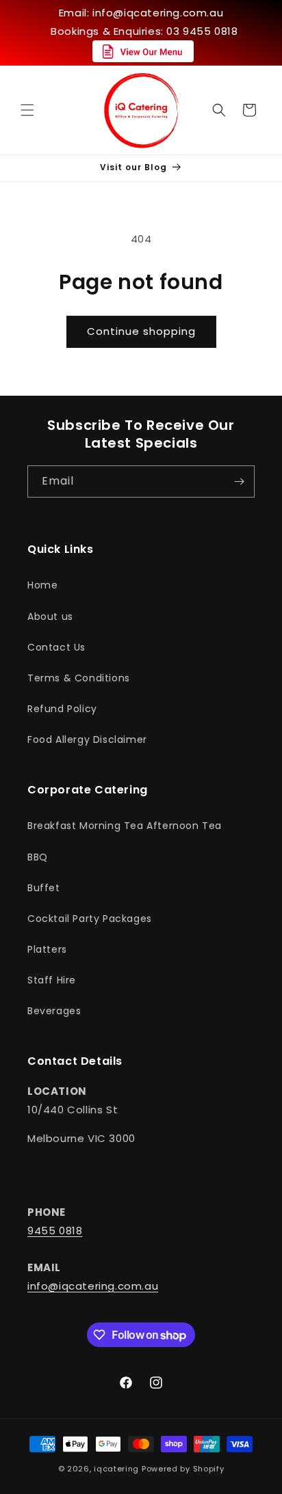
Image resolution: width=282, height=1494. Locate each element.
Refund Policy (62, 709)
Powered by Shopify (183, 1468)
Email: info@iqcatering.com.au (141, 12)
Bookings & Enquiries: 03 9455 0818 (144, 31)
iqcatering (116, 1468)
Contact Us (56, 647)
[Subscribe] (239, 481)
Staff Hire (51, 980)
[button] (27, 110)
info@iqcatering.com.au (92, 1286)
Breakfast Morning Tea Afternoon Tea (124, 825)
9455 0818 (54, 1230)
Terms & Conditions (78, 678)
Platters (47, 949)
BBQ (37, 857)
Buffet (43, 888)
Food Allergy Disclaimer (87, 739)
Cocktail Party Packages (89, 918)
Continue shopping (141, 331)
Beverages (54, 1011)
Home (42, 585)
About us (50, 616)
